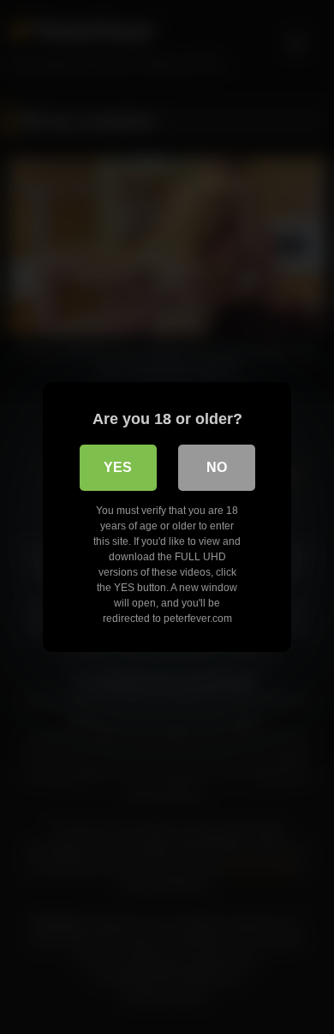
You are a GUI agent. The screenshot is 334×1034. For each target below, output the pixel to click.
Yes (118, 467)
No (216, 467)
